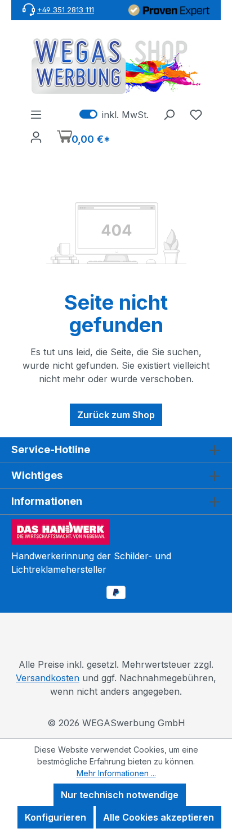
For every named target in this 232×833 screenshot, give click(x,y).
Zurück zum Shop (116, 414)
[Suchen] (168, 114)
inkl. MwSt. (114, 114)
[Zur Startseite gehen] (116, 66)
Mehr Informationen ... (116, 773)
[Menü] (36, 114)
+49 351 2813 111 (65, 9)
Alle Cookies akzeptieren (158, 817)
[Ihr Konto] (36, 136)
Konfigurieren (55, 817)
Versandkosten (47, 677)
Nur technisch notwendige (120, 794)
